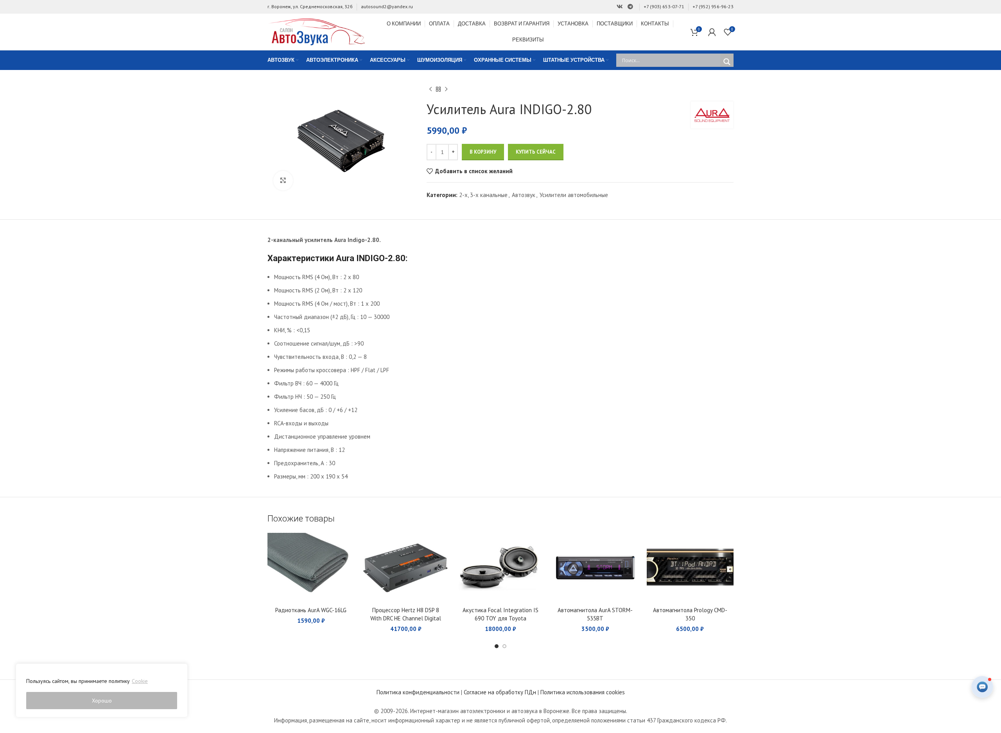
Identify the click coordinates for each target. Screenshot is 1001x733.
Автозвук (523, 195)
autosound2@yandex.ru (387, 6)
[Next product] (446, 89)
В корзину (483, 152)
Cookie (140, 681)
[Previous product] (430, 89)
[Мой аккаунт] (712, 32)
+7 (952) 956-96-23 (713, 6)
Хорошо (102, 700)
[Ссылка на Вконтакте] (619, 7)
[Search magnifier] (727, 62)
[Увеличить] (283, 180)
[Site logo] (316, 31)
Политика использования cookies (582, 692)
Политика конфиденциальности (418, 692)
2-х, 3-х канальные (483, 195)
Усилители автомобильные (574, 195)
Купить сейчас (536, 152)
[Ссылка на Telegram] (630, 7)
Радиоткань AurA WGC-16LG (310, 610)
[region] (102, 690)
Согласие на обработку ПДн (500, 692)
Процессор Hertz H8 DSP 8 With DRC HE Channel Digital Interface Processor (405, 618)
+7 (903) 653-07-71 (664, 6)
